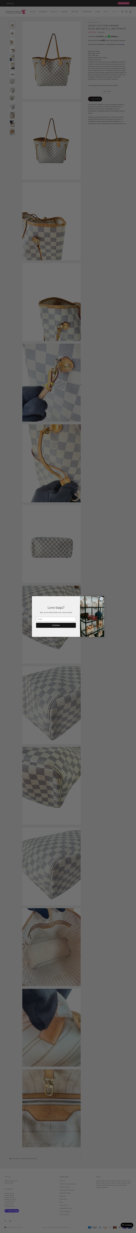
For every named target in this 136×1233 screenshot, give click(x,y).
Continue (56, 625)
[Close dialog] (101, 598)
